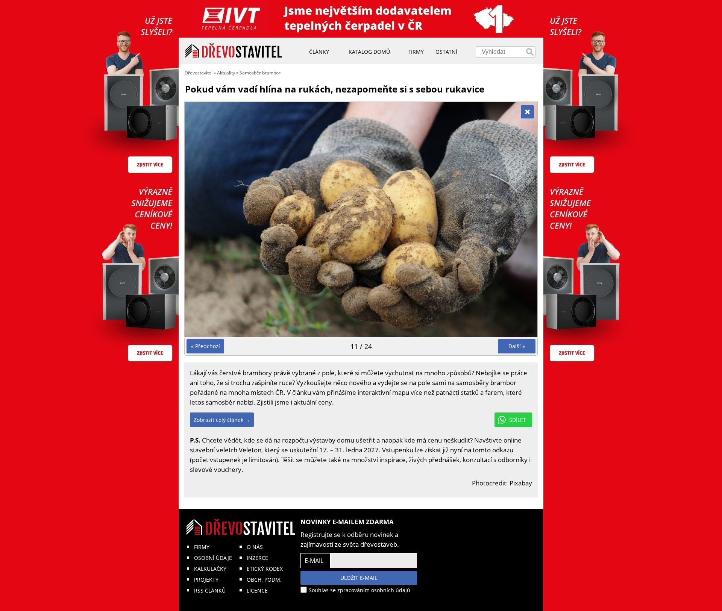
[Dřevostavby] (234, 51)
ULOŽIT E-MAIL (358, 577)
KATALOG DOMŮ (369, 51)
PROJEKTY (206, 579)
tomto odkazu (493, 450)
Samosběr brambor (260, 73)
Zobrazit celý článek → (222, 419)
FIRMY (201, 546)
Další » (516, 346)
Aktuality (226, 73)
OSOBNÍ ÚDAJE (213, 557)
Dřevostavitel (198, 73)
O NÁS (255, 546)
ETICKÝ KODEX (265, 568)
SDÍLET (517, 419)
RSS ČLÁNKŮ (210, 590)
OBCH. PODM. (264, 579)
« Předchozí (205, 346)
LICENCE (257, 590)
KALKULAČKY (210, 568)
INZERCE (257, 557)
